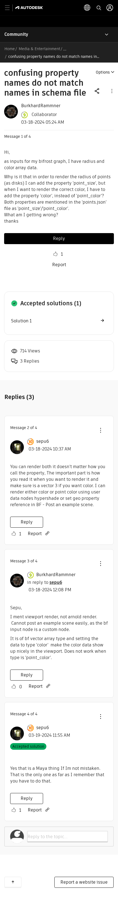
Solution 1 (21, 321)
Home (9, 49)
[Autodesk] (29, 7)
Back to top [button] (12, 882)
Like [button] (55, 254)
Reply (59, 238)
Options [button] (103, 72)
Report (59, 264)
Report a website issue (84, 882)
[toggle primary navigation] (10, 7)
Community (16, 34)
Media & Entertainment (39, 49)
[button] (111, 91)
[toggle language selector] (87, 8)
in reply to (44, 582)
